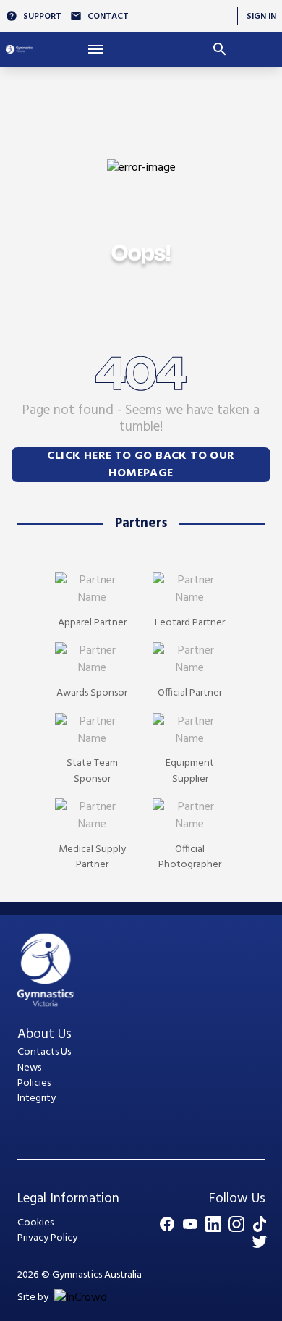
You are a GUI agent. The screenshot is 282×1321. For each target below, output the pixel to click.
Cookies (35, 1223)
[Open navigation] (95, 49)
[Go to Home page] (19, 49)
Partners (141, 523)
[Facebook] (167, 1224)
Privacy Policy (47, 1238)
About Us (44, 1034)
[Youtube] (190, 1224)
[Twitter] (259, 1241)
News (29, 1068)
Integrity (36, 1098)
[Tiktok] (259, 1224)
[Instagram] (236, 1224)
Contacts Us (44, 1052)
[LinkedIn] (213, 1224)
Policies (34, 1083)
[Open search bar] (220, 49)
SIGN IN (261, 16)
